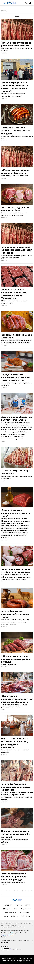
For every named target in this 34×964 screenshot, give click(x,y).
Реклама (4, 937)
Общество (6, 909)
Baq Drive (14, 916)
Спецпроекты (26, 909)
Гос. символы (24, 912)
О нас (6, 916)
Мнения (27, 905)
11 (31, 891)
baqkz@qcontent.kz (7, 935)
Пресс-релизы (10, 912)
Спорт (16, 909)
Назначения (8, 905)
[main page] (15, 3)
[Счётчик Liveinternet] (5, 949)
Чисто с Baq (25, 916)
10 (28, 891)
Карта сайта (5, 946)
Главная (3, 10)
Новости (18, 905)
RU (26, 3)
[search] (30, 3)
